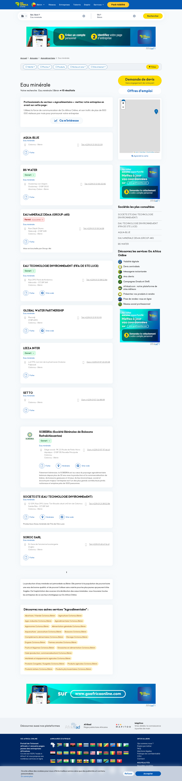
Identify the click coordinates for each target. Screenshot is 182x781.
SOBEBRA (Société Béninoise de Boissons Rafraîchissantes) (66, 433)
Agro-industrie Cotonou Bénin (38, 621)
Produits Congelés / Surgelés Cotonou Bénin (44, 664)
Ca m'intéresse (69, 120)
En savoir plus (27, 776)
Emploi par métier (144, 746)
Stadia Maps (142, 152)
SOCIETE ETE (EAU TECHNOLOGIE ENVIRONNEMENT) (57, 496)
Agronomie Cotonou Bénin (37, 626)
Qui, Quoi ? (35, 15)
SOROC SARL (32, 537)
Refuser (128, 773)
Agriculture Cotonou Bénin (70, 615)
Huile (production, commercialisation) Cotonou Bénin (48, 653)
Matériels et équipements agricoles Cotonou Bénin (47, 658)
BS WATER (30, 170)
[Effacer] (83, 16)
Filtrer (153, 67)
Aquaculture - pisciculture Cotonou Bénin (43, 631)
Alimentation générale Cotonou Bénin (69, 626)
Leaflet (136, 152)
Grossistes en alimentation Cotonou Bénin (76, 647)
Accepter (148, 773)
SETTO (28, 392)
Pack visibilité (118, 4)
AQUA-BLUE (31, 137)
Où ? (99, 15)
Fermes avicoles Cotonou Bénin (62, 642)
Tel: (92, 144)
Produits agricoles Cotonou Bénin (82, 664)
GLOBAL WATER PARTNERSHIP (43, 310)
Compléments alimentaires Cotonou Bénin (44, 637)
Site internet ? (99, 67)
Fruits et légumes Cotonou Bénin (39, 647)
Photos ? (46, 67)
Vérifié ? (31, 67)
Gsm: (98, 362)
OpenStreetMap (150, 152)
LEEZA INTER (31, 348)
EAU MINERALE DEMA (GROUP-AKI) (46, 214)
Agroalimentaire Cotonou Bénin (69, 621)
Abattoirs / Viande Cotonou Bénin (40, 615)
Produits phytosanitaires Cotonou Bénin (73, 669)
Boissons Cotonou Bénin (75, 631)
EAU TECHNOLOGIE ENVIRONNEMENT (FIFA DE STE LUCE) (60, 266)
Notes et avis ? (79, 67)
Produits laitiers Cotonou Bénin (38, 669)
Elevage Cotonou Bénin (76, 637)
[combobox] (23, 16)
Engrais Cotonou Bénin (35, 642)
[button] (157, 111)
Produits (61, 67)
